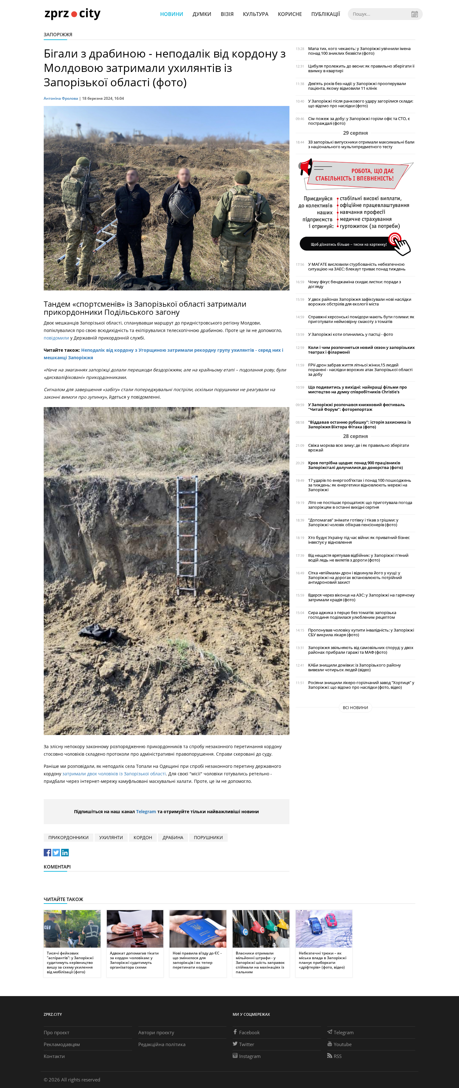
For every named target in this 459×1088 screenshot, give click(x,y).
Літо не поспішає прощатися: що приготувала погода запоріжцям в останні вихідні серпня (360, 505)
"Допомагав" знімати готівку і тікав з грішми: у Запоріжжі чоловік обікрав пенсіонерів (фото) (353, 522)
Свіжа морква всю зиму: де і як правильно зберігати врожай (358, 447)
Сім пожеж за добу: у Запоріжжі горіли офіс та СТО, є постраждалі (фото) (359, 121)
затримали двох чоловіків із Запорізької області (114, 774)
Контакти (54, 1056)
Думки (202, 14)
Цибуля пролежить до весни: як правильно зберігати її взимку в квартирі (361, 68)
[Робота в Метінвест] (355, 206)
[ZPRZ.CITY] (72, 14)
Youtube (343, 1044)
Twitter (246, 1044)
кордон (143, 837)
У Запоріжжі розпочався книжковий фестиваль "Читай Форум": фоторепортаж (356, 407)
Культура (256, 14)
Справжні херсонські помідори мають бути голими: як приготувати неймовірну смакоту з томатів (361, 319)
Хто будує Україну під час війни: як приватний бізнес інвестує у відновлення (359, 540)
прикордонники (68, 837)
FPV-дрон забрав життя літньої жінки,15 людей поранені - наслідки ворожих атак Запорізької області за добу (360, 370)
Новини (171, 14)
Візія (227, 14)
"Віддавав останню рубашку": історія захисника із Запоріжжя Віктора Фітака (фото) (359, 424)
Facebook (249, 1032)
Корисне (290, 14)
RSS (338, 1056)
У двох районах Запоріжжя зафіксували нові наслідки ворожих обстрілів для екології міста (359, 301)
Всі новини (355, 707)
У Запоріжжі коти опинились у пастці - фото (350, 334)
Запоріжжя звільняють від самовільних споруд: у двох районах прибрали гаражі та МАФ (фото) (360, 650)
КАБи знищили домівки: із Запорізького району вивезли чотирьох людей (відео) (354, 667)
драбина (173, 837)
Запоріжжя (58, 34)
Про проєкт (56, 1032)
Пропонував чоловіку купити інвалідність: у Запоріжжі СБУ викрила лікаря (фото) (361, 632)
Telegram (146, 811)
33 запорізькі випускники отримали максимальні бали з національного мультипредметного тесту (361, 144)
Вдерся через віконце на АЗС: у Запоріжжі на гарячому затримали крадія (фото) (361, 597)
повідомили (56, 338)
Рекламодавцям (62, 1044)
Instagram (250, 1056)
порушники (208, 837)
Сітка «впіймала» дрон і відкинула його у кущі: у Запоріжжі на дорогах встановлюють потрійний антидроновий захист (355, 578)
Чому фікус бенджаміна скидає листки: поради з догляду (354, 284)
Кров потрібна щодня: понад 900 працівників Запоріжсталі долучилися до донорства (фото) (355, 465)
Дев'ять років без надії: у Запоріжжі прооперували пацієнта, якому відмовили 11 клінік (357, 86)
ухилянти (111, 837)
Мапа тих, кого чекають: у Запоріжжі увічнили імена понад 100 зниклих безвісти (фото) (359, 51)
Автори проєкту (156, 1032)
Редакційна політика (161, 1044)
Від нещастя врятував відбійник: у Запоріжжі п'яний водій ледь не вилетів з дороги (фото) (358, 557)
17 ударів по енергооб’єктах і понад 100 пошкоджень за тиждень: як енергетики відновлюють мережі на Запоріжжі (359, 485)
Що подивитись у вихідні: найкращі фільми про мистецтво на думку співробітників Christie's (357, 389)
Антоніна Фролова (61, 98)
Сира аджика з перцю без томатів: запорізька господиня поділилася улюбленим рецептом (352, 615)
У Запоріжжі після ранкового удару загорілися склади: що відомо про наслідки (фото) (360, 103)
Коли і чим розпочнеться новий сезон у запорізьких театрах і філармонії (361, 350)
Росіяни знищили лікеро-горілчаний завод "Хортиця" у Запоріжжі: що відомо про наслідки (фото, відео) (361, 685)
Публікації (325, 14)
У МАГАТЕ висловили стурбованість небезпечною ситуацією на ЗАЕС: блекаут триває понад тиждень (357, 266)
